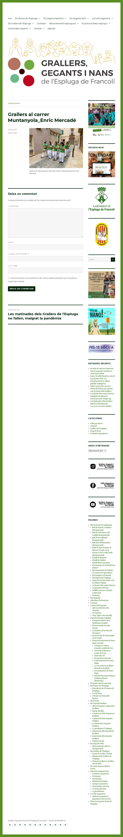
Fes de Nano (97, 693)
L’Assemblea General (100, 786)
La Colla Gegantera (101, 18)
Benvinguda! (95, 598)
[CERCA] (113, 259)
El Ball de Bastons (99, 558)
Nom (11, 242)
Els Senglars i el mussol (101, 575)
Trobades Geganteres (99, 433)
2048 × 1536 (12, 133)
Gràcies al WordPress (57, 821)
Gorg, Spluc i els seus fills (102, 615)
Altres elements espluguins (62, 23)
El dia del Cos (99, 656)
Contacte (41, 23)
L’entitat (38, 28)
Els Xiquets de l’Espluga (101, 578)
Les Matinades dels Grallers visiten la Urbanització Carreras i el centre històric (101, 403)
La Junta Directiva (99, 789)
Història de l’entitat (100, 781)
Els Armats (94, 701)
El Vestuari (96, 776)
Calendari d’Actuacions (99, 600)
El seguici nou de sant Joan (100, 683)
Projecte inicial (98, 741)
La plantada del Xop (100, 588)
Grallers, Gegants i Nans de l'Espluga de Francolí (27, 821)
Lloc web (12, 266)
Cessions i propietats (100, 774)
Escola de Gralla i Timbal (102, 754)
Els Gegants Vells (78, 18)
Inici (10, 18)
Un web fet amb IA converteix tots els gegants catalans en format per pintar (102, 371)
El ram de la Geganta (102, 658)
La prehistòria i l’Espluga (102, 729)
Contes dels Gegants (18, 28)
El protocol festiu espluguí (95, 23)
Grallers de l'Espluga (98, 428)
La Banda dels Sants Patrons (103, 585)
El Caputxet (96, 613)
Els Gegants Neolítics (53, 18)
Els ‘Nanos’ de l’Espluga (26, 18)
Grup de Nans (95, 431)
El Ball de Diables (99, 560)
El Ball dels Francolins (101, 563)
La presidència (98, 791)
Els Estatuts (96, 779)
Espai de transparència (99, 771)
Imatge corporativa (100, 784)
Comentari (13, 206)
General (93, 426)
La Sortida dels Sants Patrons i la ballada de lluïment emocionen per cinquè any (102, 396)
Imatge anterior (14, 103)
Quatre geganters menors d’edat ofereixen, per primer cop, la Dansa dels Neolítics (101, 388)
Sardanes (96, 595)
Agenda (51, 28)
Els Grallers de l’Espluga (19, 23)
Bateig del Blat (98, 711)
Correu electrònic (18, 254)
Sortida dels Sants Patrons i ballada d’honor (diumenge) (104, 678)
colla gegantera (96, 423)
